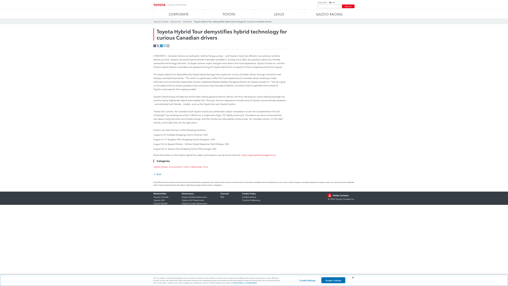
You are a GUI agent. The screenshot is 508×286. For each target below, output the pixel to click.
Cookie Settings (307, 280)
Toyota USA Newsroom (193, 200)
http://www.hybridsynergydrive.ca (259, 154)
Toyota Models (160, 166)
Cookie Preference (251, 200)
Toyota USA (159, 200)
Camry (186, 166)
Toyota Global (160, 203)
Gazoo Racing (329, 14)
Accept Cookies (333, 280)
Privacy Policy (238, 282)
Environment (175, 166)
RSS (222, 196)
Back (159, 173)
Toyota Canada (160, 196)
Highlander (196, 166)
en (330, 2)
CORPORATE (179, 14)
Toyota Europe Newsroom (194, 203)
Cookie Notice (249, 196)
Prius (205, 166)
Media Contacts (341, 195)
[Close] (353, 277)
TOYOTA (228, 14)
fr (334, 2)
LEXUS (279, 14)
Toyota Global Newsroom (194, 196)
